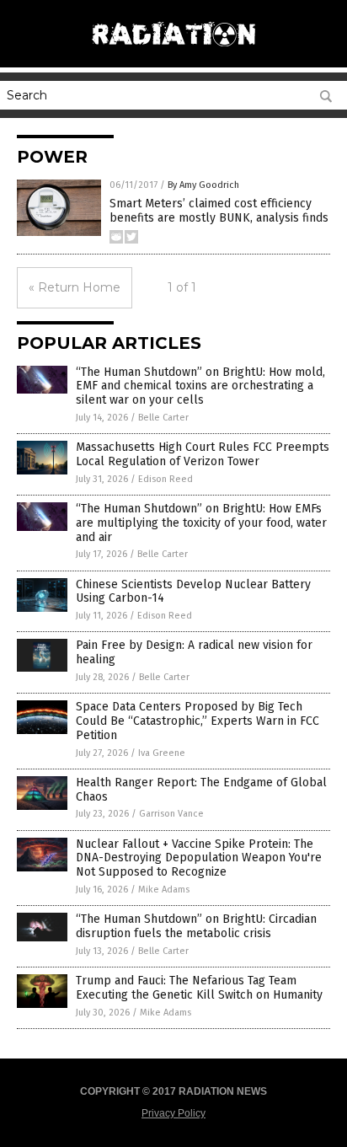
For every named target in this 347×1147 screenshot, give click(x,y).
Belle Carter (163, 417)
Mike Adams (164, 889)
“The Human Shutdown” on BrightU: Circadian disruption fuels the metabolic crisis (196, 926)
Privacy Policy (173, 1113)
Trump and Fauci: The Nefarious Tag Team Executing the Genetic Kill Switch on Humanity (199, 987)
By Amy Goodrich (203, 185)
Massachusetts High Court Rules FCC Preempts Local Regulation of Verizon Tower (202, 454)
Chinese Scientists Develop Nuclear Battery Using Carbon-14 (193, 591)
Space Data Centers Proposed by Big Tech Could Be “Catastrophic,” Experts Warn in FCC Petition (197, 720)
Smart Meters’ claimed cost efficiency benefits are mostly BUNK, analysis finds (218, 210)
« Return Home (74, 287)
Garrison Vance (171, 813)
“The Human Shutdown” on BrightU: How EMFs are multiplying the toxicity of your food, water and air (201, 522)
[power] (173, 50)
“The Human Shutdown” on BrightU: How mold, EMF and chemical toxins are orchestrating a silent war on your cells (200, 386)
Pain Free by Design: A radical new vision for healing (194, 652)
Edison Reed (165, 479)
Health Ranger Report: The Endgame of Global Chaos (201, 789)
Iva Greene (161, 753)
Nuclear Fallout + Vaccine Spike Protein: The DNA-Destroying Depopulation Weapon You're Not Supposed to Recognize (199, 858)
